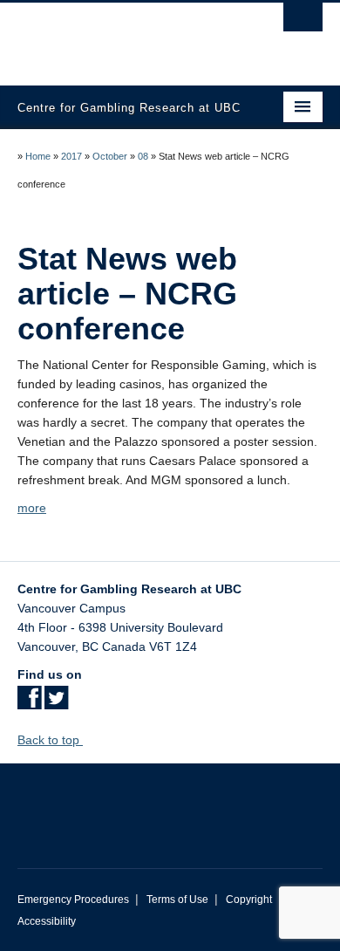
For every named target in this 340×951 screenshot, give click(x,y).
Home (38, 156)
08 (143, 156)
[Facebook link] (29, 703)
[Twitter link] (56, 703)
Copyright (249, 899)
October (109, 156)
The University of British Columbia (124, 36)
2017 (71, 156)
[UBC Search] (303, 22)
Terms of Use (177, 899)
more (31, 508)
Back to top (50, 740)
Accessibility (46, 921)
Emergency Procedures (73, 899)
